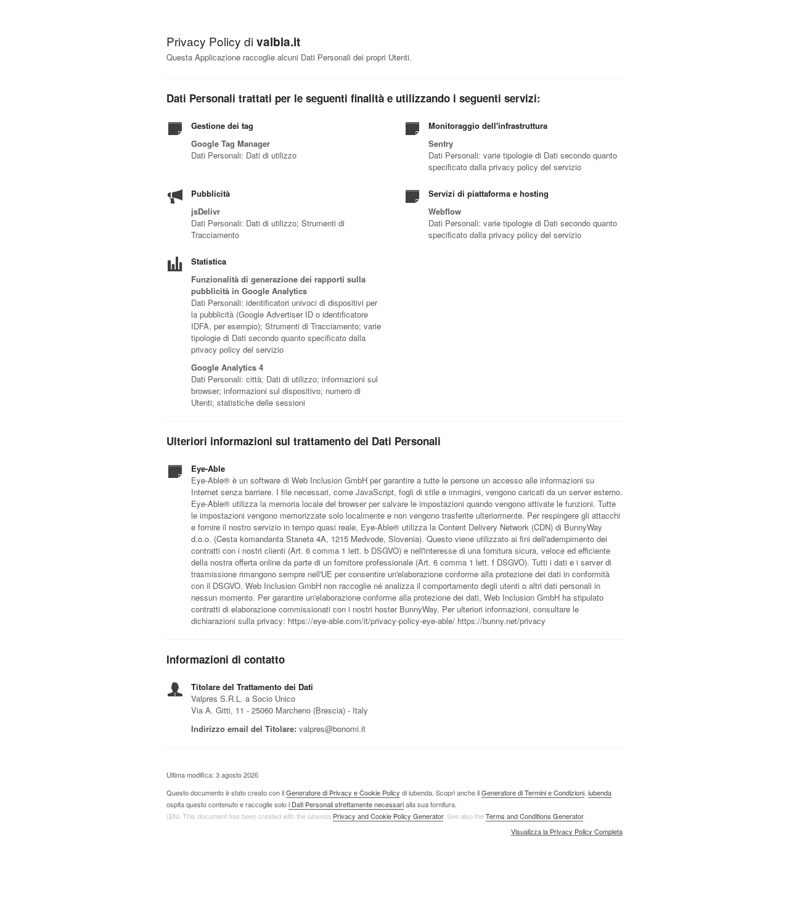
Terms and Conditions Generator (534, 816)
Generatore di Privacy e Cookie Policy (343, 792)
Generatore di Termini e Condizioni (532, 792)
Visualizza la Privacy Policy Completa (567, 832)
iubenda (599, 792)
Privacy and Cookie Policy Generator (388, 816)
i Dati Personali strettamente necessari (346, 804)
